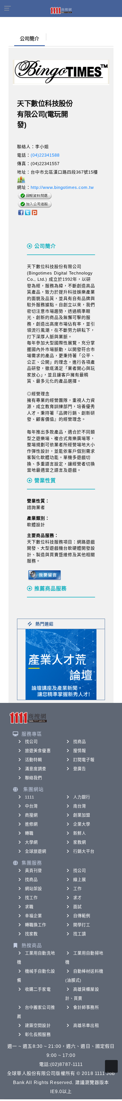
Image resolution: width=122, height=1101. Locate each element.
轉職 (29, 833)
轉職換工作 (36, 925)
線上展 (79, 879)
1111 (29, 797)
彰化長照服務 (38, 1034)
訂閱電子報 (84, 759)
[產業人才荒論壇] (61, 664)
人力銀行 (81, 797)
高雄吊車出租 (86, 1025)
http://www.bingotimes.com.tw (62, 187)
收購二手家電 (38, 989)
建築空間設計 (38, 1025)
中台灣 (31, 806)
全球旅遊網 (36, 851)
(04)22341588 (45, 155)
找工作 (31, 897)
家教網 (79, 842)
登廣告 (79, 769)
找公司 (31, 741)
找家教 (31, 934)
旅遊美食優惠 (38, 750)
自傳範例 (81, 916)
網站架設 (33, 888)
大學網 (31, 842)
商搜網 (31, 815)
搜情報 (79, 750)
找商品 (79, 741)
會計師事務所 (86, 1007)
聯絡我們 (33, 778)
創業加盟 (81, 815)
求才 (77, 897)
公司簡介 (29, 39)
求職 (29, 906)
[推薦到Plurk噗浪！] (34, 212)
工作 (77, 888)
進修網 (31, 824)
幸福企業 (33, 916)
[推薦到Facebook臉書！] (20, 212)
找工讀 (79, 934)
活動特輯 (33, 759)
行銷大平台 (84, 851)
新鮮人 (79, 833)
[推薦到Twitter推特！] (27, 212)
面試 (77, 906)
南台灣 (79, 806)
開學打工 (81, 925)
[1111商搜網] (61, 10)
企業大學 (81, 824)
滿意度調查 (36, 769)
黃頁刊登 (33, 870)
